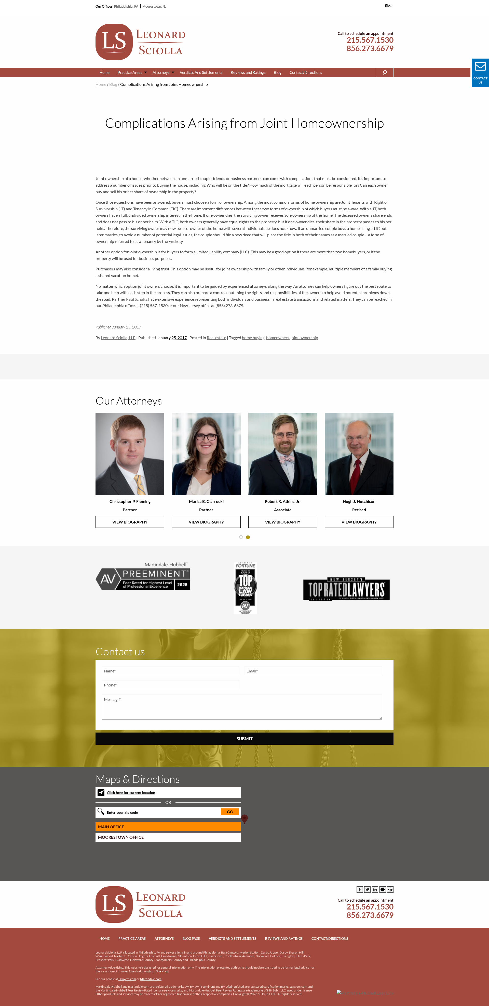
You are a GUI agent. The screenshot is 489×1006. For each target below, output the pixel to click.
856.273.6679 (370, 48)
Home (105, 72)
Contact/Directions (306, 72)
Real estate (216, 337)
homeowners (277, 337)
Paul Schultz (136, 299)
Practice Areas (130, 72)
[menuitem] (105, 72)
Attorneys (161, 72)
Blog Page (191, 938)
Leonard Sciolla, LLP (118, 337)
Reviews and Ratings (248, 72)
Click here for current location (131, 792)
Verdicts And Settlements (201, 72)
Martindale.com (150, 979)
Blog (388, 5)
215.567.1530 (370, 40)
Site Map (162, 971)
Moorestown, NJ (154, 6)
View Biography (129, 521)
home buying (253, 337)
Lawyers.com (127, 979)
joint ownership (304, 337)
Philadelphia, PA (126, 6)
